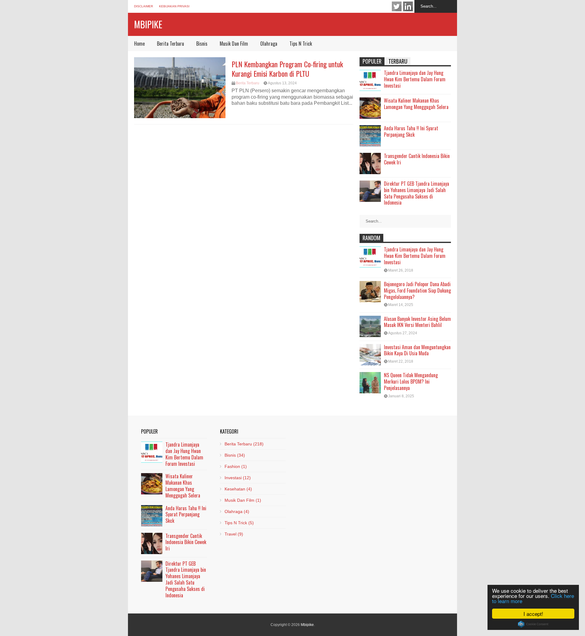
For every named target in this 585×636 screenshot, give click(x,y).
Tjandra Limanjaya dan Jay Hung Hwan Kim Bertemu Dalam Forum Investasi (414, 79)
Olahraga (268, 43)
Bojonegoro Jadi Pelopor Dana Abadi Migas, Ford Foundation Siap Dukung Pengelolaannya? (417, 290)
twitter (397, 6)
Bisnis (201, 43)
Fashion (236, 466)
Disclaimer (143, 6)
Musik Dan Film (234, 43)
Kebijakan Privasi (174, 6)
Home (139, 43)
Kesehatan (238, 489)
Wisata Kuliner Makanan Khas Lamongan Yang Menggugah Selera (416, 104)
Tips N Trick (300, 43)
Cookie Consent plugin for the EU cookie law (533, 624)
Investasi (238, 477)
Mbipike (148, 24)
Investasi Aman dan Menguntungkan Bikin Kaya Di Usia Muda (417, 350)
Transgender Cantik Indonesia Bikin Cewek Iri (417, 159)
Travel (234, 534)
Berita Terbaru (170, 43)
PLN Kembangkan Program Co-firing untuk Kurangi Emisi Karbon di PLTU (287, 68)
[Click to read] (179, 87)
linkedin (408, 6)
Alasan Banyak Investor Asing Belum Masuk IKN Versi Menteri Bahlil (417, 322)
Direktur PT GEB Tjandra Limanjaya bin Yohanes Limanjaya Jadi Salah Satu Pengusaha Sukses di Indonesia (416, 193)
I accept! (533, 613)
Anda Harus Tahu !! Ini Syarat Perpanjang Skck (411, 131)
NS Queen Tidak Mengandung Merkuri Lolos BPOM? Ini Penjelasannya (411, 381)
